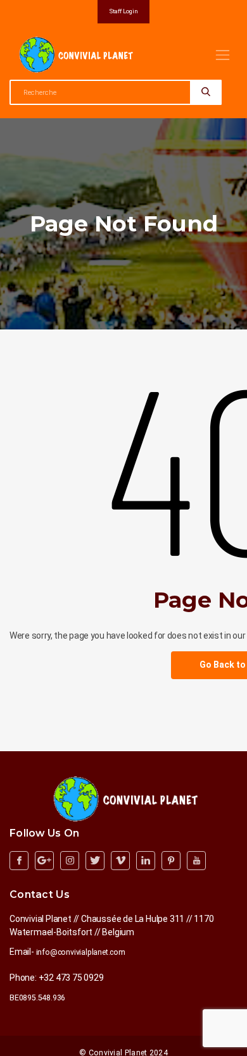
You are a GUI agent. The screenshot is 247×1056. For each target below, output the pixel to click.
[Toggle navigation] (223, 54)
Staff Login (124, 11)
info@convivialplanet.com (80, 952)
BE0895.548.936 (37, 997)
